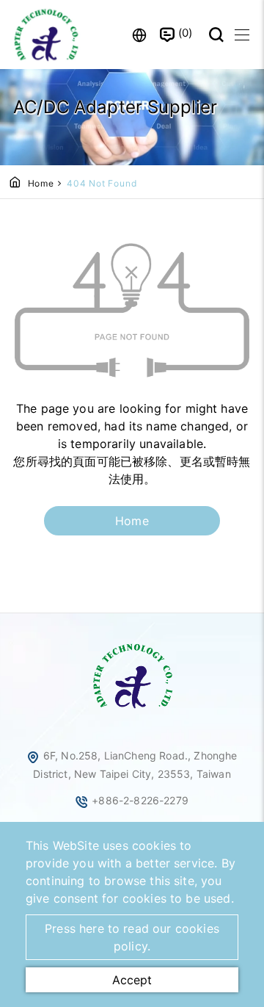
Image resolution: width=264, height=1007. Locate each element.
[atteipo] (132, 709)
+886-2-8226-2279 (140, 800)
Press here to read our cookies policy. (132, 937)
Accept (132, 979)
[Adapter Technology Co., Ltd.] (47, 34)
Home (41, 183)
